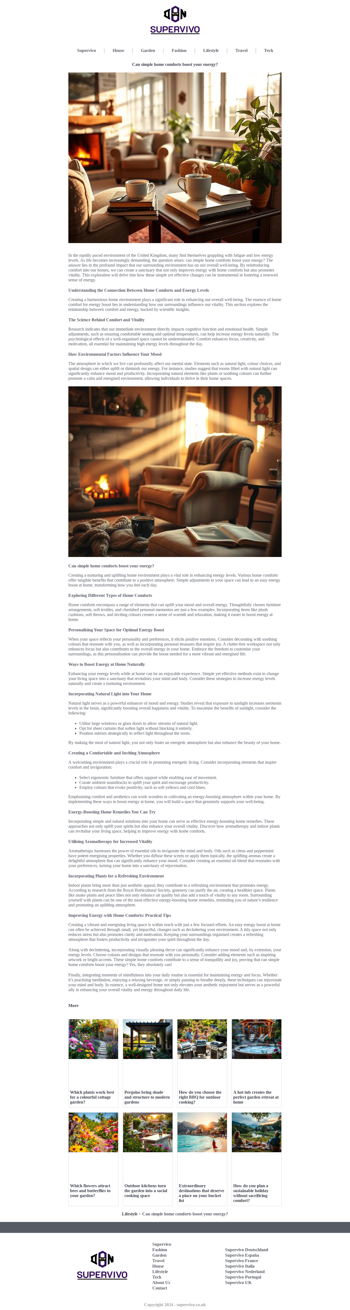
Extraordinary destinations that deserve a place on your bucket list (201, 1193)
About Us (161, 1282)
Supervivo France (241, 1260)
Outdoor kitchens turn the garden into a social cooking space (145, 1190)
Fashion (179, 50)
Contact (159, 1288)
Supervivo (86, 50)
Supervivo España (242, 1255)
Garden (148, 50)
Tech (268, 50)
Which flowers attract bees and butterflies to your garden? (90, 1190)
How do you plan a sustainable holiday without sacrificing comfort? (251, 1193)
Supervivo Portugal (243, 1277)
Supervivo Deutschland (246, 1249)
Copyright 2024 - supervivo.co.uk (175, 1304)
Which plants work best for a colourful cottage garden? (92, 1097)
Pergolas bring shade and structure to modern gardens (147, 1097)
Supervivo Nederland (245, 1271)
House (118, 50)
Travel (241, 50)
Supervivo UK (238, 1282)
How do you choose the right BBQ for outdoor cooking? (200, 1097)
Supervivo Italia (240, 1266)
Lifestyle (211, 50)
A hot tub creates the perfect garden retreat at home (256, 1097)
